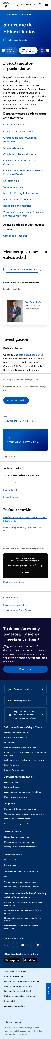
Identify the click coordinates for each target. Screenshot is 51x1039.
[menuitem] (28, 50)
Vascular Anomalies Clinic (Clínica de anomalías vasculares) (23, 213)
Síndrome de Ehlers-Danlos (19, 610)
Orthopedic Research (15, 235)
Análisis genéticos (11, 482)
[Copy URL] (41, 566)
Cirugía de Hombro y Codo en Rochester (20, 139)
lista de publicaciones (31, 354)
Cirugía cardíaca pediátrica (18, 131)
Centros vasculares (14, 124)
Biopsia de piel (10, 490)
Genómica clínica (13, 186)
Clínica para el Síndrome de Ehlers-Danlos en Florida (23, 172)
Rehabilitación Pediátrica (17, 205)
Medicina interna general (17, 199)
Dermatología (11, 180)
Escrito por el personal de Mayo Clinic (20, 379)
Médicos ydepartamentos (28, 50)
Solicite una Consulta (17, 40)
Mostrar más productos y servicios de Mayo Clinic (23, 529)
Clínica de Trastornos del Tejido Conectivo (20, 162)
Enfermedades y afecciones (19, 14)
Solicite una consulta (16, 400)
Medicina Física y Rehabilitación (21, 193)
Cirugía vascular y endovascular (21, 154)
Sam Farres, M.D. (33, 302)
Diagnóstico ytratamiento (9, 50)
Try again (25, 572)
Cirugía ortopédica (13, 147)
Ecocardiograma (10, 497)
